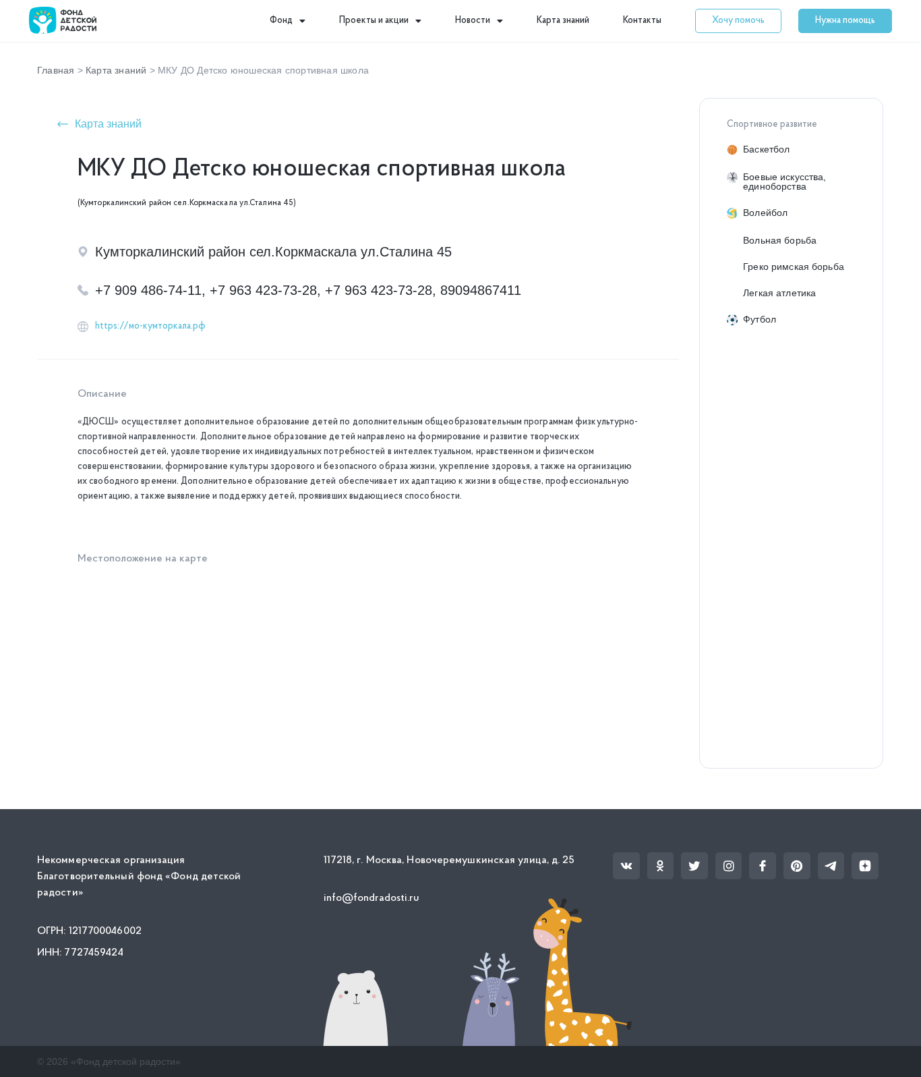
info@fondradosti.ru (372, 898)
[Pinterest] (796, 865)
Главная (55, 70)
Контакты (642, 21)
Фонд (281, 21)
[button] (738, 21)
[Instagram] (728, 865)
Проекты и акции (374, 21)
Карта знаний (563, 21)
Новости (472, 21)
